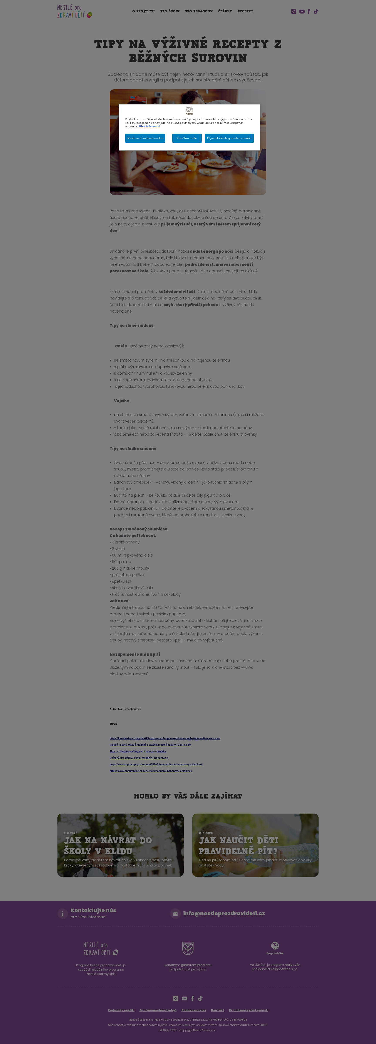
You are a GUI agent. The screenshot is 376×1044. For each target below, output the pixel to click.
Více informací (149, 126)
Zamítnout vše (187, 138)
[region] (189, 127)
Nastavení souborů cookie (145, 138)
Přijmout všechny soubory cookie (229, 138)
